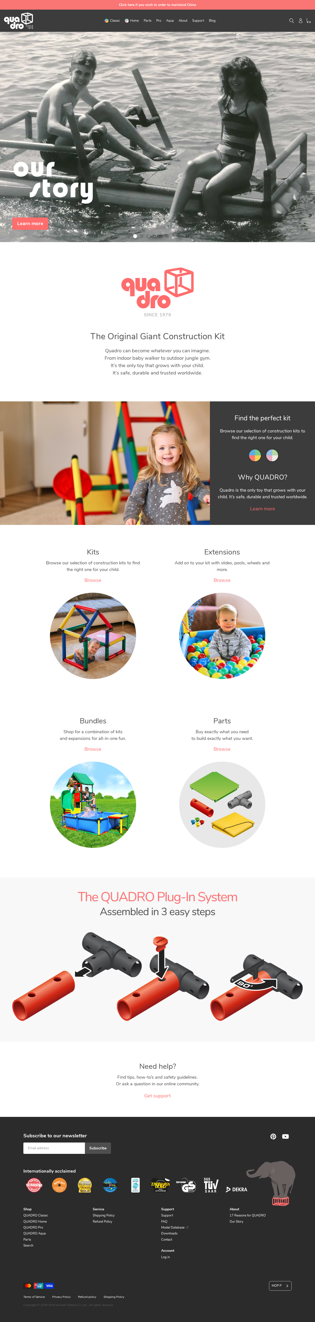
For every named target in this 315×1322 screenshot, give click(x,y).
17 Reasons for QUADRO (248, 1215)
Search (28, 1245)
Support (167, 1215)
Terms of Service (34, 1297)
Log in (165, 1257)
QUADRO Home (35, 1221)
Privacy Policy (61, 1297)
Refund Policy (102, 1221)
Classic (254, 450)
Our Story (236, 1221)
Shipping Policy (104, 1215)
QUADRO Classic (35, 1215)
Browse (92, 580)
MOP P (277, 1286)
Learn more (262, 508)
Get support (157, 1095)
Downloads (169, 1233)
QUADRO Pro (33, 1227)
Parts (27, 1239)
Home (271, 450)
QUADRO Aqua (34, 1233)
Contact (166, 1239)
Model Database (173, 1227)
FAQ (164, 1221)
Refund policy (87, 1297)
